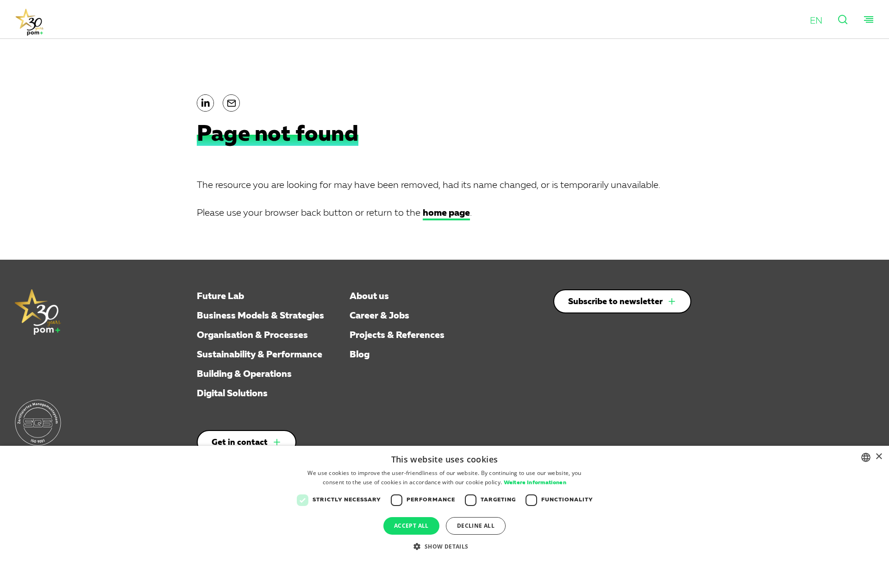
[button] (816, 21)
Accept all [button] (411, 526)
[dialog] (444, 504)
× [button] (878, 456)
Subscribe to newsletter (615, 302)
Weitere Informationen (535, 483)
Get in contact (240, 442)
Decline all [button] (476, 526)
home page (446, 213)
